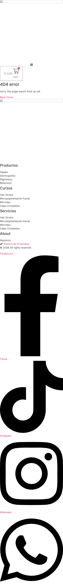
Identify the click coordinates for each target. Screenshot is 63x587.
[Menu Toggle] (31, 64)
